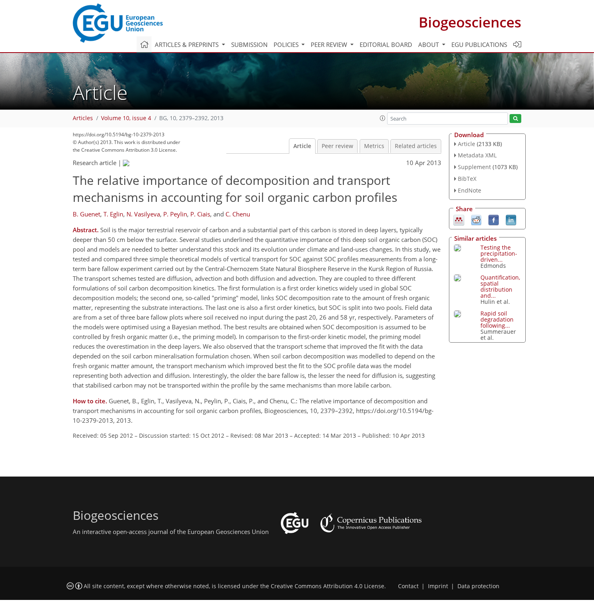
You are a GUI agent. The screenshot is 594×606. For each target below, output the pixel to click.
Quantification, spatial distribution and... (500, 286)
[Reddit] (476, 219)
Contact (408, 586)
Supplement (474, 167)
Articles (83, 118)
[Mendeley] (458, 219)
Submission (249, 44)
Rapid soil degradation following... (497, 319)
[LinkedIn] (511, 219)
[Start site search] (515, 118)
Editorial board (386, 44)
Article (302, 146)
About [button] (429, 44)
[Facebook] (493, 219)
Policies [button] (287, 44)
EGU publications (479, 44)
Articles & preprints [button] (187, 44)
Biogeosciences (470, 22)
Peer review (337, 146)
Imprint (438, 586)
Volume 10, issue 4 (126, 118)
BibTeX (467, 178)
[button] (382, 118)
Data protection (478, 586)
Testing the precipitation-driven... (498, 253)
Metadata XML (477, 155)
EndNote (469, 190)
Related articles (416, 146)
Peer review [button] (330, 44)
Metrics (374, 146)
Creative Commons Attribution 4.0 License (327, 586)
